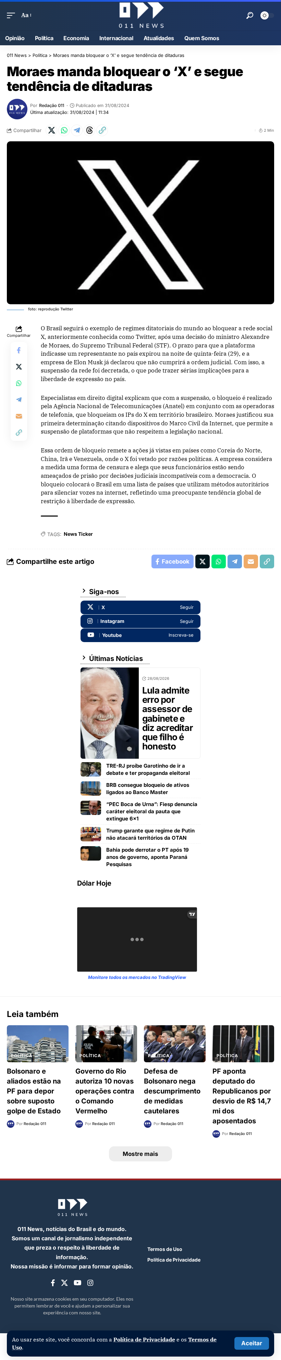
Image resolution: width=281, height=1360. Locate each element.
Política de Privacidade (144, 1339)
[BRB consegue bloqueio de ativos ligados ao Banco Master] (91, 788)
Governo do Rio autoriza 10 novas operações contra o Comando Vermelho (104, 1091)
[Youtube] (140, 635)
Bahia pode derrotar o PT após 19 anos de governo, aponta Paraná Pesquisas (147, 857)
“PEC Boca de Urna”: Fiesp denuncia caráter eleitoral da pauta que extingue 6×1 (151, 811)
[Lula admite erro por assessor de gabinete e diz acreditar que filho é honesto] (110, 713)
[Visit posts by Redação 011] (17, 109)
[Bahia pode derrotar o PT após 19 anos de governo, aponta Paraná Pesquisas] (91, 853)
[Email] (19, 416)
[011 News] (140, 15)
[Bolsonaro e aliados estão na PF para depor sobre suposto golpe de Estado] (38, 1043)
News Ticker (78, 534)
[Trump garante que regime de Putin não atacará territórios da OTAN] (91, 834)
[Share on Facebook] (19, 350)
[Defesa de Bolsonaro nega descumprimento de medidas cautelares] (175, 1043)
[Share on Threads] (89, 130)
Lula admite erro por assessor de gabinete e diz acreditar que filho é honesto (167, 718)
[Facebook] (53, 1283)
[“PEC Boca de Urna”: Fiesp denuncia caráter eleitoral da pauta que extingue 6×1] (91, 808)
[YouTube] (77, 1283)
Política (22, 1055)
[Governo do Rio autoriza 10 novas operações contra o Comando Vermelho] (106, 1043)
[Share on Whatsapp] (64, 130)
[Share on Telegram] (77, 130)
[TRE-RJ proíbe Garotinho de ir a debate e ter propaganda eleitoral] (91, 769)
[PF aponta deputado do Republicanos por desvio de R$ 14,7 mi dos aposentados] (243, 1043)
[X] (140, 607)
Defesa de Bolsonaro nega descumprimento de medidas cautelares (172, 1091)
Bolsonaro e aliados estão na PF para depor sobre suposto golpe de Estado (34, 1091)
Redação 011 (51, 105)
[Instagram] (140, 621)
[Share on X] (51, 130)
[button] (251, 1343)
